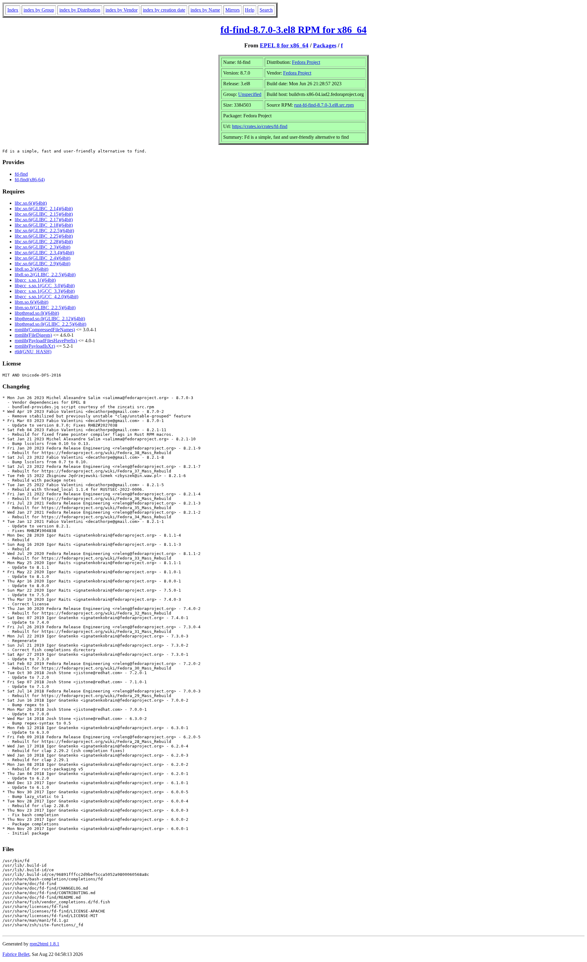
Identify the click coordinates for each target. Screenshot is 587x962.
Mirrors (232, 10)
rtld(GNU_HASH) (33, 351)
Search (266, 10)
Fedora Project (306, 62)
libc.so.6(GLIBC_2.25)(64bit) (44, 236)
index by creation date (164, 10)
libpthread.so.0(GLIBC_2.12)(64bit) (50, 318)
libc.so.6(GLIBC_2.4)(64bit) (42, 258)
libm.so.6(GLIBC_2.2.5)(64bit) (45, 307)
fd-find (21, 174)
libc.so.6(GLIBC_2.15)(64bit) (44, 214)
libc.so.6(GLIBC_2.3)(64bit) (42, 247)
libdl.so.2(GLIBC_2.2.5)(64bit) (45, 274)
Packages (324, 45)
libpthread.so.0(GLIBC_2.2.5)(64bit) (50, 324)
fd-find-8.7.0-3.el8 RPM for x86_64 (293, 29)
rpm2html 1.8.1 (44, 943)
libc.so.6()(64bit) (31, 203)
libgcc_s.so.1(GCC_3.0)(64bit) (45, 285)
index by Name (205, 10)
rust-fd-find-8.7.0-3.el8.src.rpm (324, 105)
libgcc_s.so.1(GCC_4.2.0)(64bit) (46, 296)
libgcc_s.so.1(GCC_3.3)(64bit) (45, 291)
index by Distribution (79, 10)
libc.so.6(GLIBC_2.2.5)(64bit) (44, 230)
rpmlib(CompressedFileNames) (45, 329)
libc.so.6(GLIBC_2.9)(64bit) (42, 263)
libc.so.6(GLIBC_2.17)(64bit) (44, 219)
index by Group (39, 10)
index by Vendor (121, 10)
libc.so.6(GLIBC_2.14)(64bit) (44, 208)
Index (12, 10)
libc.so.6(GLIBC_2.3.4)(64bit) (44, 252)
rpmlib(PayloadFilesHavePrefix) (46, 340)
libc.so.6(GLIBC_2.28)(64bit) (44, 241)
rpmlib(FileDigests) (33, 335)
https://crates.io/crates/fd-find (259, 126)
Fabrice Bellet (15, 954)
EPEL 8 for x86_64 (284, 45)
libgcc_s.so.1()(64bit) (35, 280)
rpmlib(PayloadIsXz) (35, 346)
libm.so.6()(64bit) (31, 302)
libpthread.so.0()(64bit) (37, 313)
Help (249, 10)
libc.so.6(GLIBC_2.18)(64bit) (44, 225)
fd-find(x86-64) (30, 179)
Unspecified (249, 94)
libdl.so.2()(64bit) (31, 269)
